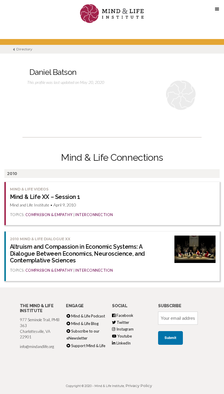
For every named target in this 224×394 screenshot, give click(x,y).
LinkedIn (123, 343)
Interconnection (94, 215)
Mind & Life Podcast (88, 316)
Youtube (124, 336)
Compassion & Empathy (49, 215)
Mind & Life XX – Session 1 (45, 196)
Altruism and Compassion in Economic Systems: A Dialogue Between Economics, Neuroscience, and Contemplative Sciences (77, 253)
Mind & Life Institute (109, 386)
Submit (170, 338)
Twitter (122, 322)
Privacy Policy (138, 386)
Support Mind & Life (88, 345)
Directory (23, 49)
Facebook (124, 315)
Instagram (125, 329)
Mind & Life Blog (85, 323)
